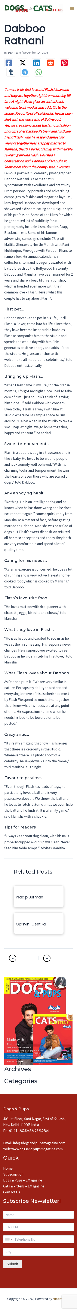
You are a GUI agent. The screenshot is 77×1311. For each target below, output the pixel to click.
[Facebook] (8, 62)
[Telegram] (24, 72)
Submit (12, 1264)
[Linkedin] (36, 62)
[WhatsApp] (38, 72)
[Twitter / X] (22, 62)
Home (8, 1168)
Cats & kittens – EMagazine (23, 1186)
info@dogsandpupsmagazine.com (39, 1143)
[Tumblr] (10, 72)
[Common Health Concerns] (53, 958)
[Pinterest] (64, 62)
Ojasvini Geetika (31, 924)
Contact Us (11, 1192)
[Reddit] (50, 62)
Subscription (13, 1174)
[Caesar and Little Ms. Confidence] (23, 958)
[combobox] (8, 1239)
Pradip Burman (29, 897)
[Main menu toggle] (72, 8)
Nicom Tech (61, 1299)
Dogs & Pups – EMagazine (22, 1180)
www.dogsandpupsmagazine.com (37, 1149)
